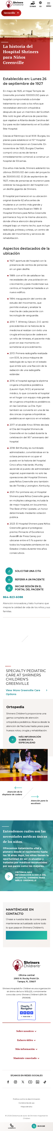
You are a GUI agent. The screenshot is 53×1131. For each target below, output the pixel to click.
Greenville (9, 12)
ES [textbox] (40, 6)
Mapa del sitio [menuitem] (26, 1106)
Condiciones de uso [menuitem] (26, 1103)
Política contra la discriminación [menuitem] (26, 1099)
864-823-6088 (13, 597)
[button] (40, 5)
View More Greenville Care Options (23, 692)
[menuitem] (26, 1031)
